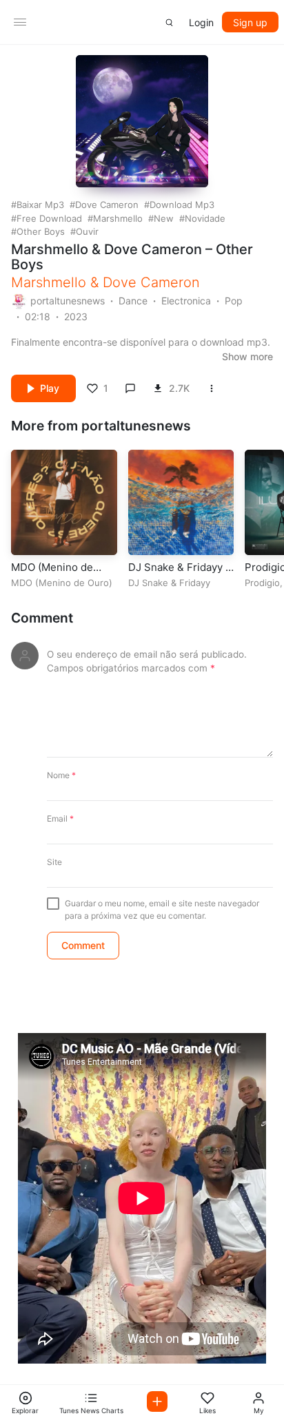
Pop (234, 300)
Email (60, 818)
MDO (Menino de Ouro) (61, 582)
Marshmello (118, 218)
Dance (133, 300)
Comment (42, 618)
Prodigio (262, 582)
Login (201, 22)
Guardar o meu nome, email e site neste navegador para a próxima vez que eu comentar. (162, 909)
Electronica (186, 300)
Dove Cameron (107, 204)
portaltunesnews (67, 300)
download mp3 (182, 204)
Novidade (205, 218)
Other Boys (41, 231)
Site (54, 862)
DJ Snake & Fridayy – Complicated (179, 574)
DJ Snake (148, 582)
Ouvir (87, 231)
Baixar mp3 (40, 204)
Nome (61, 775)
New (164, 218)
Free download (49, 218)
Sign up (250, 22)
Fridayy (194, 582)
